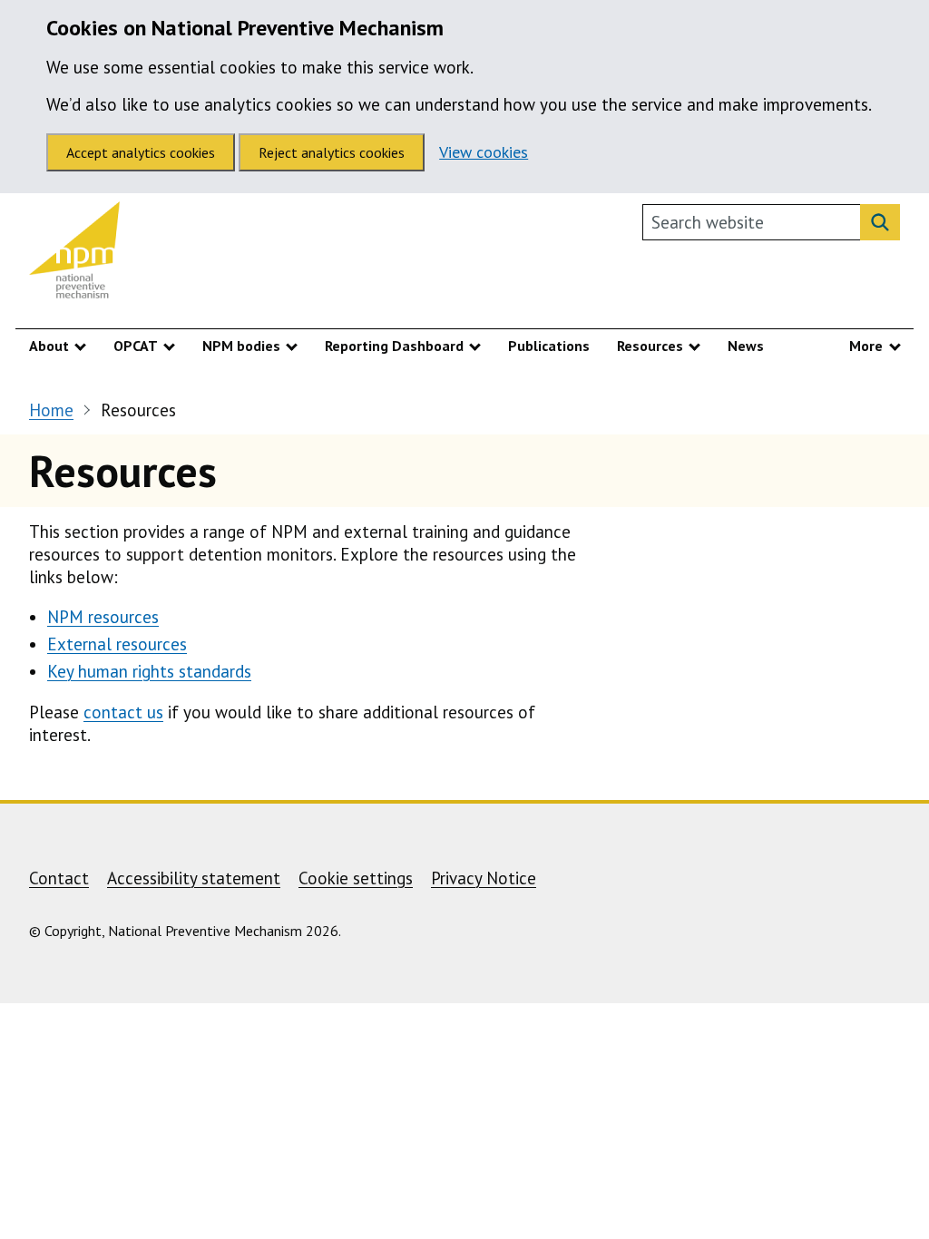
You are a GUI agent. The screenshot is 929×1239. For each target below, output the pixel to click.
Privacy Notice (483, 878)
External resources (117, 644)
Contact (59, 878)
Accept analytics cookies (140, 152)
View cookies (483, 151)
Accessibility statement (193, 878)
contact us (123, 712)
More (866, 346)
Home (51, 410)
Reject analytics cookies (332, 152)
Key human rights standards (149, 671)
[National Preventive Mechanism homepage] (74, 254)
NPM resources (103, 617)
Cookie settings (355, 878)
